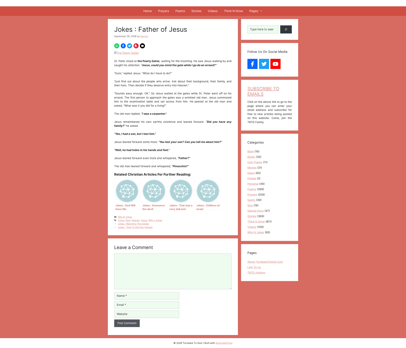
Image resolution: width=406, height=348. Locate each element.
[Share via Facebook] (123, 45)
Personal (253, 183)
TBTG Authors (256, 272)
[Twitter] (264, 64)
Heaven (135, 220)
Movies (251, 167)
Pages (253, 11)
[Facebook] (252, 64)
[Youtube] (275, 64)
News (251, 173)
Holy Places (254, 162)
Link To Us (254, 267)
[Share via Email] (142, 45)
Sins (250, 205)
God (128, 220)
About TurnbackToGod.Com (265, 261)
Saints (251, 200)
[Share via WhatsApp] (116, 45)
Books (251, 156)
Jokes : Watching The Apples (133, 223)
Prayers (163, 11)
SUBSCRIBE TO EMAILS (263, 91)
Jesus (144, 220)
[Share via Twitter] (129, 45)
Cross (121, 220)
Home (147, 11)
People (251, 178)
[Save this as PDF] (136, 45)
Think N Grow (233, 11)
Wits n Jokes (155, 220)
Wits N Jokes (125, 217)
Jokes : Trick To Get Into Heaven (135, 227)
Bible (250, 151)
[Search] (286, 29)
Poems (180, 11)
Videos (213, 11)
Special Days (255, 210)
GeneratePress (224, 343)
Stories (196, 11)
